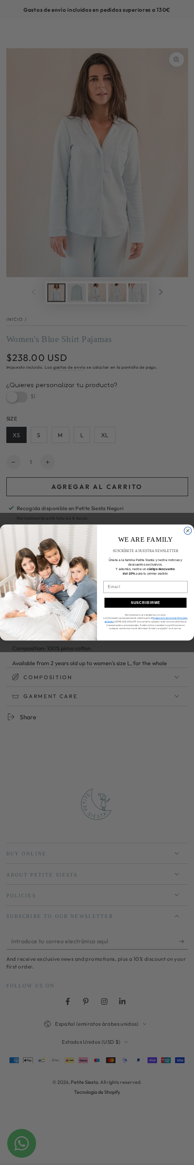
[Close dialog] (188, 531)
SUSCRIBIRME (146, 603)
